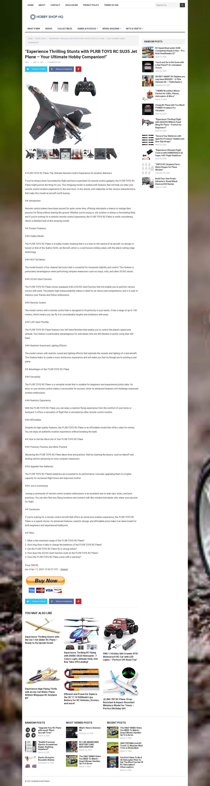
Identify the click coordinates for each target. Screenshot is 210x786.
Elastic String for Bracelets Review (46, 758)
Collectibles (65, 29)
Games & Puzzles (86, 29)
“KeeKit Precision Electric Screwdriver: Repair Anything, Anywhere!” (48, 745)
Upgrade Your (37, 466)
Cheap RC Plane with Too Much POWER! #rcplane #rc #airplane (170, 108)
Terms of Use (111, 5)
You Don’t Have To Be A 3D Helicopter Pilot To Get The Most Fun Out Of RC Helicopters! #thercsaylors (131, 762)
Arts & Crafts (133, 29)
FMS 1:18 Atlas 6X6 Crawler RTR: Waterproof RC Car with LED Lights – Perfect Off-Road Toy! (120, 656)
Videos (48, 29)
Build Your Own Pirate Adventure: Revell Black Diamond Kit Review (166, 181)
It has (113, 310)
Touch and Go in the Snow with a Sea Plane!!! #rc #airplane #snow (169, 65)
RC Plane (107, 216)
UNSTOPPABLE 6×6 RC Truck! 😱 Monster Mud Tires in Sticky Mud (131, 745)
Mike (27, 62)
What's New (40, 39)
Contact (55, 5)
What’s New (34, 29)
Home (30, 5)
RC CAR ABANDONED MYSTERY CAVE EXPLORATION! (89, 744)
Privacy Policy (91, 5)
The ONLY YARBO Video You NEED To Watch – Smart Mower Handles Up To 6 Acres (90, 760)
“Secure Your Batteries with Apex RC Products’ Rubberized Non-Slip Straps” (169, 139)
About (42, 5)
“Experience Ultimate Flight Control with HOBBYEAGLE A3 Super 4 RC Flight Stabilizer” (169, 153)
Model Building (111, 29)
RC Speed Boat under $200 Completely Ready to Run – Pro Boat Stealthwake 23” (170, 51)
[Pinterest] (78, 69)
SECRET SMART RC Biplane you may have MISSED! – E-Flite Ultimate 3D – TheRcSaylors (170, 79)
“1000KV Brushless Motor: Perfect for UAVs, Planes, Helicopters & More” (167, 93)
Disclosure (71, 5)
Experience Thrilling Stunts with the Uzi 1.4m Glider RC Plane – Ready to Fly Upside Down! (42, 639)
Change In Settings (40, 781)
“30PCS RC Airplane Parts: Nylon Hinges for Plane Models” (167, 167)
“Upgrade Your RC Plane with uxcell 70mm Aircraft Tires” (49, 730)
